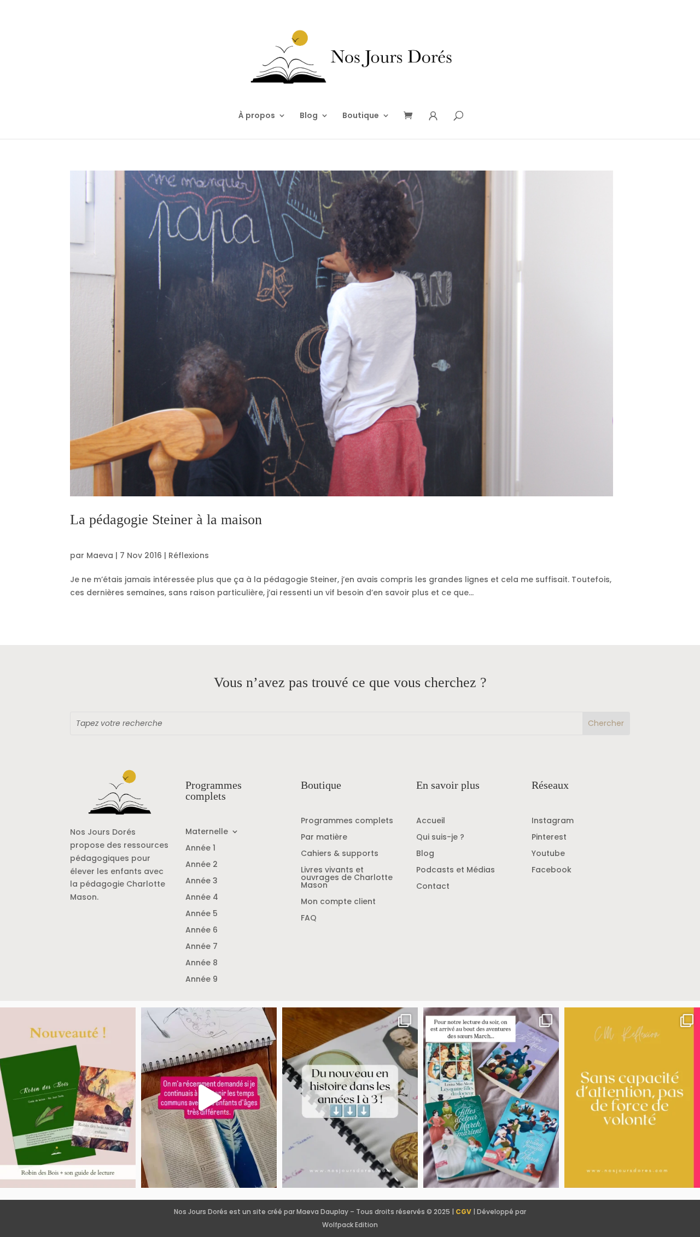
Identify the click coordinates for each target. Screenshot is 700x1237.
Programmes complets (347, 821)
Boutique (360, 116)
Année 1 (200, 848)
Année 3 (201, 881)
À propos (256, 116)
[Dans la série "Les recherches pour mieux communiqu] (68, 1097)
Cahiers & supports (339, 854)
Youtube (548, 854)
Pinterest (549, 837)
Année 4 (201, 897)
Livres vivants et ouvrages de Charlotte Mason (347, 878)
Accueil (430, 821)
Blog (309, 116)
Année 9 (201, 979)
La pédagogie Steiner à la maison (166, 519)
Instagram (553, 821)
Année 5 (201, 914)
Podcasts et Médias (455, 870)
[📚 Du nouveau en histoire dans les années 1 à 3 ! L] (350, 1097)
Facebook (551, 870)
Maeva (99, 555)
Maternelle (206, 832)
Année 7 (201, 947)
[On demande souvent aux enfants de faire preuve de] (632, 1097)
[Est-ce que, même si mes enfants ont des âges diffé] (209, 1097)
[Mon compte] (433, 116)
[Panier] (412, 116)
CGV (463, 1211)
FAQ (309, 918)
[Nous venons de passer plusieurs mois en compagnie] (491, 1097)
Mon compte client (338, 902)
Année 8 (201, 963)
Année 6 (201, 930)
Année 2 (201, 865)
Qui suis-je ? (440, 837)
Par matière (324, 837)
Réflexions (188, 555)
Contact (433, 887)
